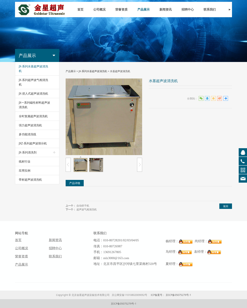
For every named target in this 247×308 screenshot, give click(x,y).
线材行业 (24, 161)
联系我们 (210, 9)
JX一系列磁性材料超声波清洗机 (34, 105)
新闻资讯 (165, 9)
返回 (225, 206)
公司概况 (99, 9)
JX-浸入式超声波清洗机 (33, 93)
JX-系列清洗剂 (28, 152)
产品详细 (74, 183)
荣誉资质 (121, 9)
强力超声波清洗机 (30, 125)
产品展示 (143, 9)
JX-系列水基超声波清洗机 (33, 68)
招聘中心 (188, 9)
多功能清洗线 (27, 134)
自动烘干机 (82, 205)
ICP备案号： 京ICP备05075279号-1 (171, 295)
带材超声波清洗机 (30, 180)
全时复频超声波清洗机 (33, 116)
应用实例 (24, 170)
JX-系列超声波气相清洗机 (33, 82)
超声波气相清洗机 (86, 209)
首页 (80, 9)
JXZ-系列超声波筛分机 (33, 143)
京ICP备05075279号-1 (123, 303)
